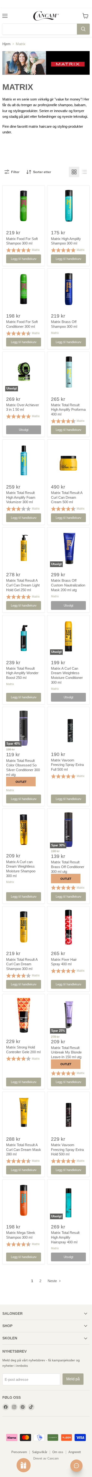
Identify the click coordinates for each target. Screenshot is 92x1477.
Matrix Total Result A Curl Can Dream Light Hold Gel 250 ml (23, 585)
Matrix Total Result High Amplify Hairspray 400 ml (65, 1237)
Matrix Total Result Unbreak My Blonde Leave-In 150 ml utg (66, 1052)
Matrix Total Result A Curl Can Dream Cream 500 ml (66, 497)
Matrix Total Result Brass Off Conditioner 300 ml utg (67, 866)
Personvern (19, 1452)
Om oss (57, 1452)
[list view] (84, 172)
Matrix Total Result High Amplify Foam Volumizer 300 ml (20, 497)
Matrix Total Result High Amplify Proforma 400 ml (68, 409)
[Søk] (83, 29)
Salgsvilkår (39, 1452)
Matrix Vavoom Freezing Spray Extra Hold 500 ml (67, 1149)
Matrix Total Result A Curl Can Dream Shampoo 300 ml (22, 964)
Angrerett (74, 1452)
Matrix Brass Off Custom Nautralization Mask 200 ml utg (68, 585)
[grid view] (74, 172)
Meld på (73, 1379)
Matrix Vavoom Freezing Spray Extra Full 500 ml (67, 764)
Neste (53, 1281)
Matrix (36, 250)
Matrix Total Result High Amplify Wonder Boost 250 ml (22, 673)
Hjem (6, 44)
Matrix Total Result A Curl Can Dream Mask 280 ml (23, 1149)
